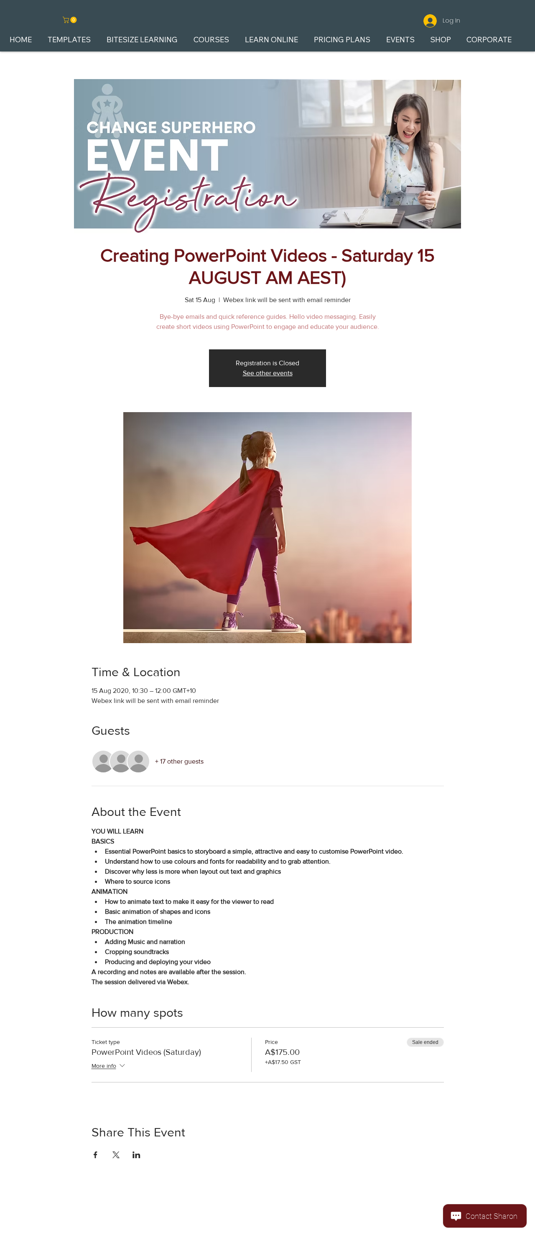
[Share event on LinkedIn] (136, 1154)
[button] (70, 20)
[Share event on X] (116, 1154)
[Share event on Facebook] (95, 1154)
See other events (268, 373)
